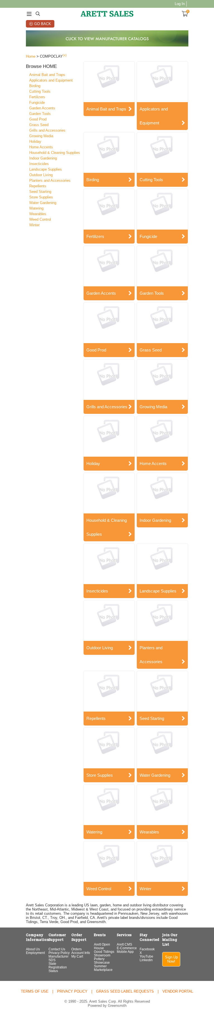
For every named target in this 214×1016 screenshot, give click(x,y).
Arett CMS (124, 944)
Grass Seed (38, 125)
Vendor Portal (177, 991)
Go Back (42, 24)
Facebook (147, 949)
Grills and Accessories (47, 130)
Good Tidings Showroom (104, 953)
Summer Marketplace (103, 967)
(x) (65, 55)
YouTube (146, 956)
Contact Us (56, 949)
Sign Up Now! (171, 959)
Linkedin (146, 960)
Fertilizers (37, 97)
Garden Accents (42, 108)
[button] (54, 67)
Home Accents (41, 147)
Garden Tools (40, 114)
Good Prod (38, 119)
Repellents (37, 186)
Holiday (35, 141)
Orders (76, 949)
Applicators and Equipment (51, 80)
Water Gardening (42, 203)
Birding (34, 86)
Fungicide (37, 102)
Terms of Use (34, 991)
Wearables (37, 214)
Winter (34, 225)
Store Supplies (41, 197)
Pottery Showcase (102, 960)
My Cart (77, 956)
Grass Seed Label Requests (125, 991)
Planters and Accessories (49, 180)
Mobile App (125, 951)
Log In (180, 4)
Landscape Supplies (45, 169)
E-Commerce (127, 948)
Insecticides (39, 164)
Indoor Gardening (43, 158)
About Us (33, 949)
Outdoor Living (41, 175)
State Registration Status (57, 967)
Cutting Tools (39, 91)
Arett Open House (102, 946)
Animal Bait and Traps (47, 75)
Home (30, 56)
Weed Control (40, 219)
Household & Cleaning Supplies (54, 153)
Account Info (80, 953)
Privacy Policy (59, 953)
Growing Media (41, 136)
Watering (36, 208)
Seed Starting (40, 192)
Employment (35, 953)
